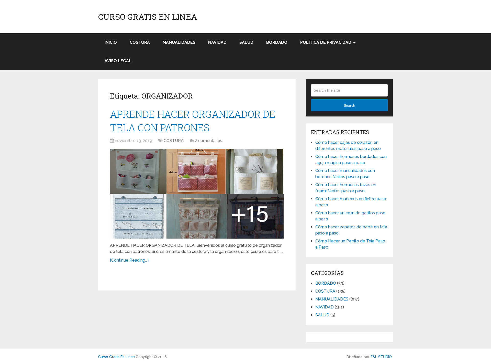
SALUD (246, 42)
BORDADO (276, 42)
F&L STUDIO (381, 357)
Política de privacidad (325, 42)
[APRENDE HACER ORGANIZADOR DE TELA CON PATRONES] (197, 194)
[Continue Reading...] (129, 260)
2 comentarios (208, 140)
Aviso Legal (118, 60)
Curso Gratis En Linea (147, 17)
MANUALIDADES (179, 42)
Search (349, 105)
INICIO (111, 42)
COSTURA (140, 42)
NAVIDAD (217, 42)
